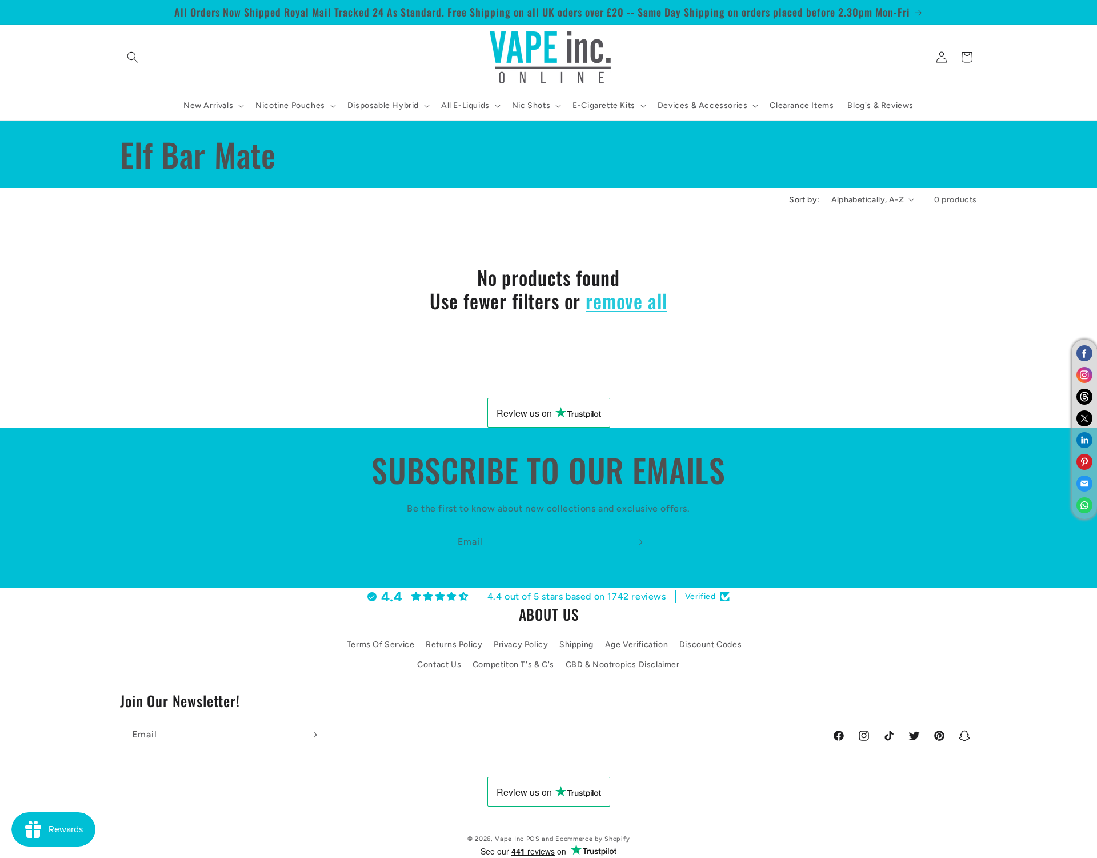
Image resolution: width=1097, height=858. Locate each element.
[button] (132, 57)
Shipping (576, 645)
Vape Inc (509, 839)
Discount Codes (710, 645)
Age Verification (636, 645)
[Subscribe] (638, 542)
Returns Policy (454, 645)
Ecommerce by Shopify (592, 839)
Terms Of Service (381, 645)
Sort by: (804, 200)
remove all (626, 301)
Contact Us (439, 665)
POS (533, 839)
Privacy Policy (521, 645)
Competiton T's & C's (513, 665)
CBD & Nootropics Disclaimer (623, 665)
